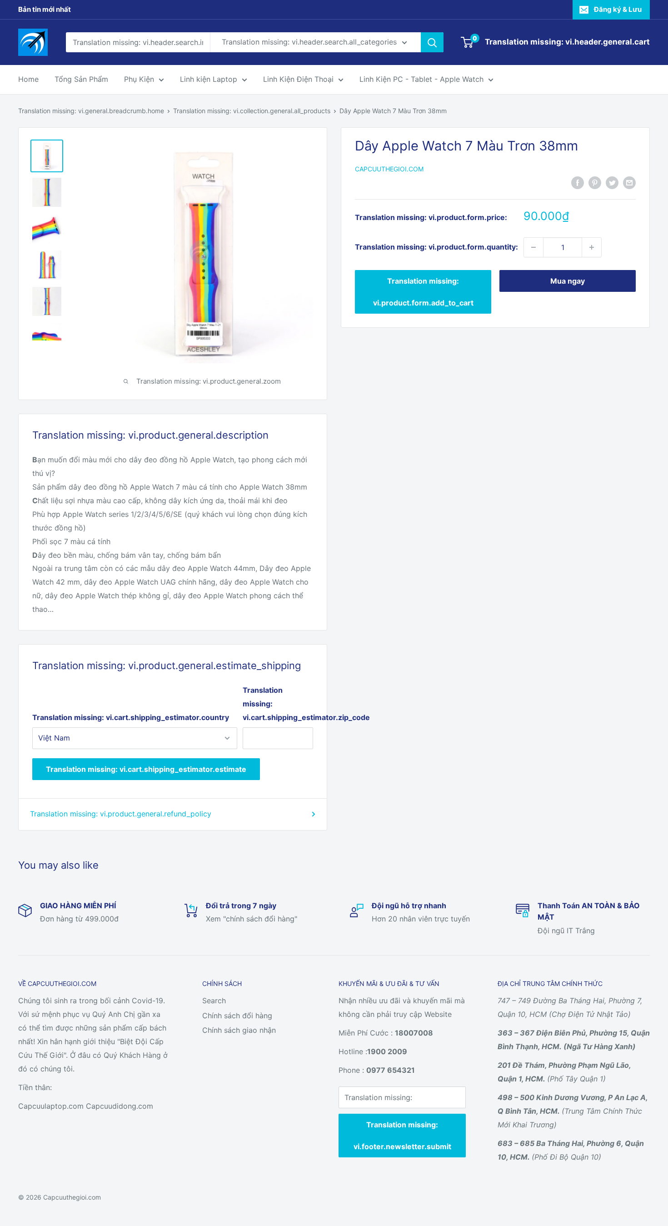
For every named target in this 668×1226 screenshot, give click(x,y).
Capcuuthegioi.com (389, 169)
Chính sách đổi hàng (237, 1015)
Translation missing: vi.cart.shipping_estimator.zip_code (278, 704)
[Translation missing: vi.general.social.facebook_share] (577, 182)
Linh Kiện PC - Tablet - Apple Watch (421, 79)
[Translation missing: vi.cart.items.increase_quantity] (591, 247)
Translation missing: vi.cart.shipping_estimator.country (130, 717)
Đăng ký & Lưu (618, 9)
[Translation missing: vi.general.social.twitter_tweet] (612, 182)
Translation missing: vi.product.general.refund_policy (120, 813)
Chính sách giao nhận (239, 1030)
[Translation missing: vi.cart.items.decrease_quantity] (533, 247)
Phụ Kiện (139, 79)
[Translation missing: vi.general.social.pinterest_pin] (594, 182)
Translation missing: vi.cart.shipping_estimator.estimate (146, 769)
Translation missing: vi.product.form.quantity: (436, 246)
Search (214, 1000)
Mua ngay (567, 280)
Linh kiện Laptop (208, 79)
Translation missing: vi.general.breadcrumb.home (91, 111)
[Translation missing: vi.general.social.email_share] (629, 182)
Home (28, 79)
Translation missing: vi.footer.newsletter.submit (402, 1135)
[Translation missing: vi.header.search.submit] (432, 42)
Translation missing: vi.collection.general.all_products (251, 111)
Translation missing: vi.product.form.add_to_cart (423, 291)
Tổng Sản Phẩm (81, 79)
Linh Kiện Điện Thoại (298, 79)
